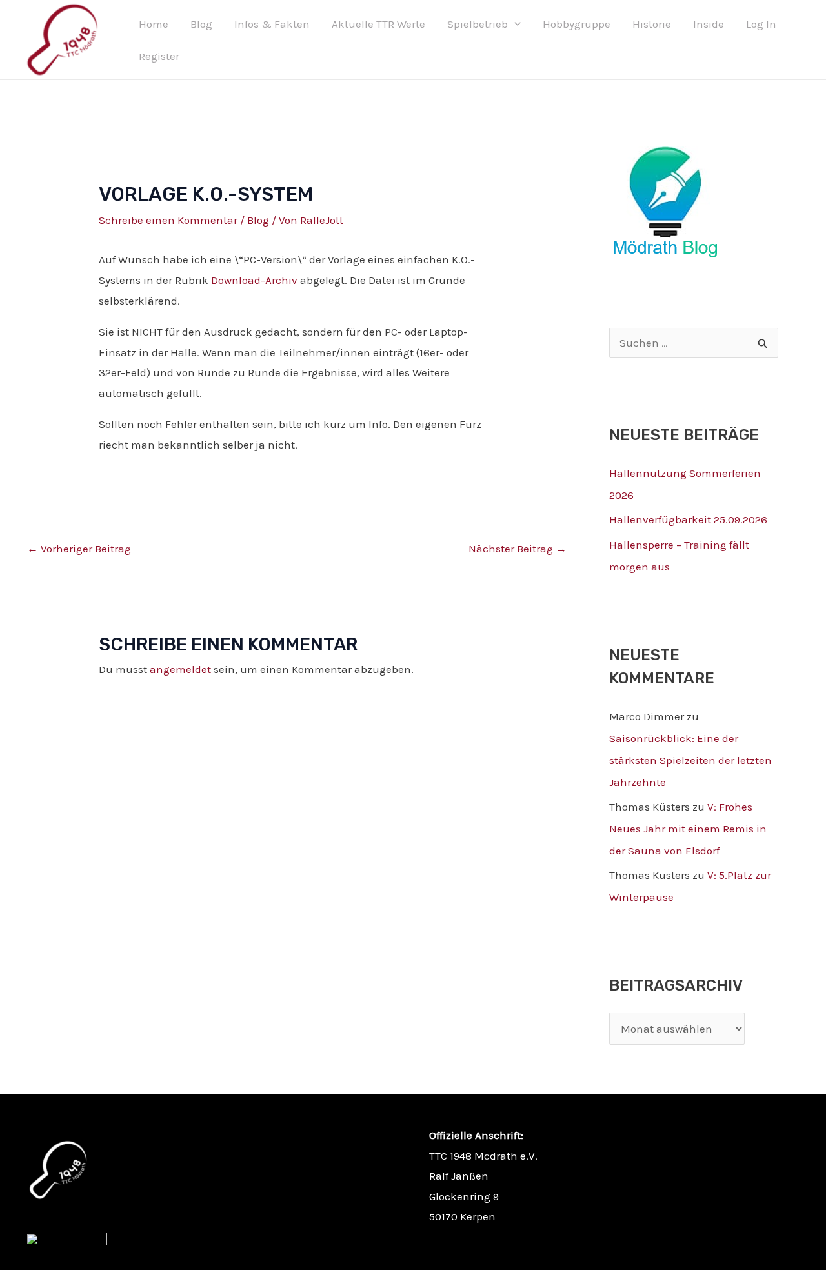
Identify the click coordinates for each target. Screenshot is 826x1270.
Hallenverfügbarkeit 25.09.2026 (688, 519)
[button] (514, 23)
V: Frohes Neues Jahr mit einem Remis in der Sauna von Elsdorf (688, 828)
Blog (201, 23)
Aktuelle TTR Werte (378, 23)
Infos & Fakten (272, 23)
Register (159, 56)
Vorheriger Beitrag (79, 548)
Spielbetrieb (477, 23)
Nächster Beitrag (517, 548)
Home (153, 23)
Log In (761, 23)
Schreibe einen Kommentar (168, 220)
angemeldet (180, 669)
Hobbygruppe (576, 23)
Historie (651, 23)
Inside (708, 23)
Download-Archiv (254, 280)
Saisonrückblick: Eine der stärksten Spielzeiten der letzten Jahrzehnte (690, 760)
